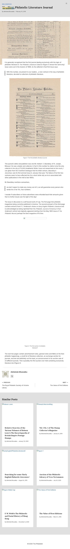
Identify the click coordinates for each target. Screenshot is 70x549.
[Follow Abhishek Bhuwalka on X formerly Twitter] (12, 376)
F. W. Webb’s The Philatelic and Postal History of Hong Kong (16, 516)
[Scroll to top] (66, 542)
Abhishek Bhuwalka (9, 11)
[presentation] (17, 413)
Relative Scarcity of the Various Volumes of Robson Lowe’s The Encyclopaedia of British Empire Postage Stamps (17, 433)
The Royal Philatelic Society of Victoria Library (15, 385)
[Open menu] (66, 3)
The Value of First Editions (59, 384)
